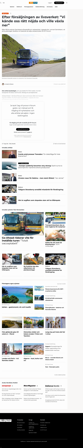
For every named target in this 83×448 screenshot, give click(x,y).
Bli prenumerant (21, 422)
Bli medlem (20, 425)
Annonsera (50, 6)
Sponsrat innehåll (33, 432)
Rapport (6, 13)
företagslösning (27, 136)
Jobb (56, 6)
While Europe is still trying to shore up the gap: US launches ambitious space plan (55, 390)
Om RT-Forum (43, 430)
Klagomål (31, 430)
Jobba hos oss (43, 427)
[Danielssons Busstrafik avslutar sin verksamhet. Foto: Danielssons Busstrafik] (33, 55)
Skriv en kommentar (60, 143)
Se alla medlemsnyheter (60, 374)
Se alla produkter (21, 430)
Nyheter (12, 6)
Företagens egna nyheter (10, 283)
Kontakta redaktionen (45, 422)
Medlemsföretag (40, 6)
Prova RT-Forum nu (23, 129)
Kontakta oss (43, 425)
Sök (4, 2)
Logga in (29, 132)
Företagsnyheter (28, 6)
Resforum (19, 6)
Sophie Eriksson (9, 84)
